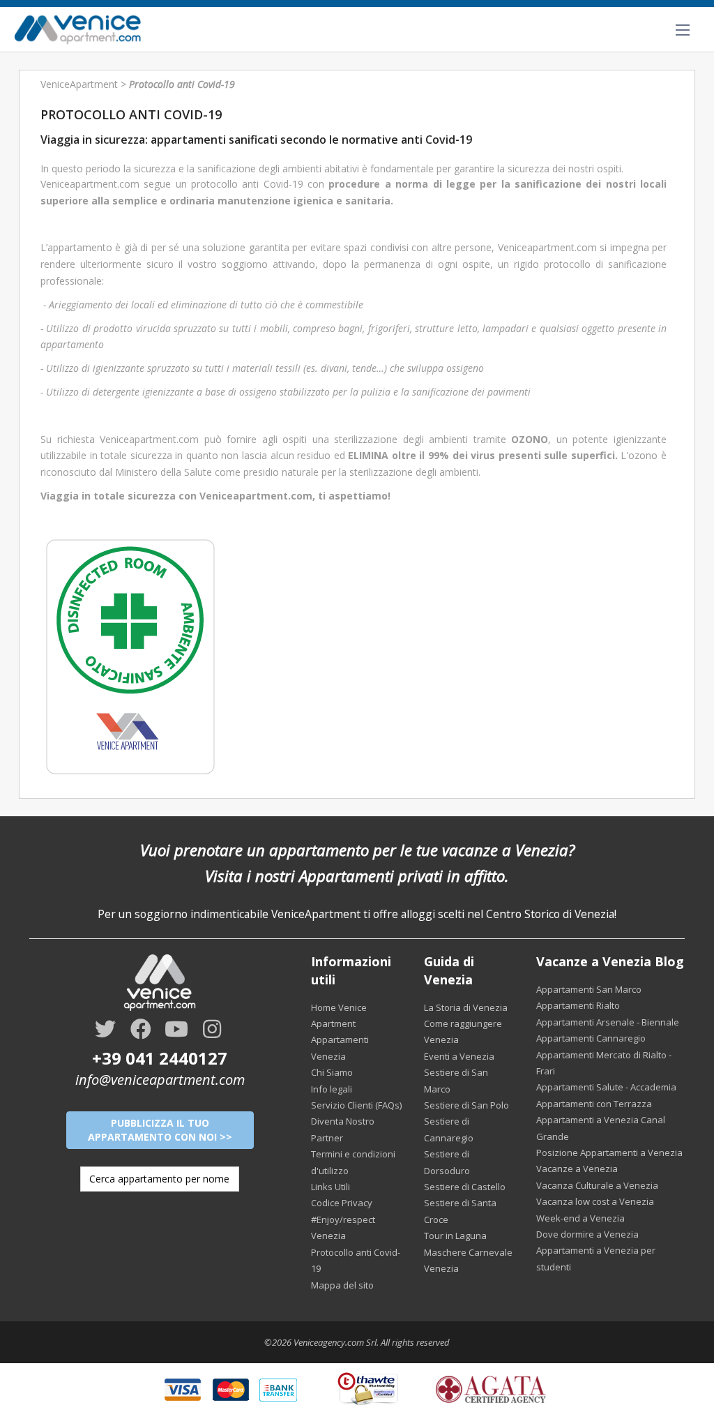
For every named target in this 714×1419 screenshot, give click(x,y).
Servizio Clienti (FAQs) (356, 1105)
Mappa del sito (342, 1285)
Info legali (331, 1089)
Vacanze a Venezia (577, 1168)
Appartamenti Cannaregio (591, 1038)
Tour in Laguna (455, 1235)
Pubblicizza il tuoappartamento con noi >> (160, 1129)
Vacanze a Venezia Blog (610, 961)
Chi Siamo (332, 1072)
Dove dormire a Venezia (587, 1234)
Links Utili (330, 1186)
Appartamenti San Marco (588, 989)
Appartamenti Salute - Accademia (606, 1087)
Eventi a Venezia (459, 1056)
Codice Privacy (341, 1202)
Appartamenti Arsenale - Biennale (607, 1022)
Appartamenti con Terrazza (594, 1103)
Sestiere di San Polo (466, 1105)
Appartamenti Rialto (578, 1005)
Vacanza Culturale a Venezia (597, 1185)
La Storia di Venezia (466, 1007)
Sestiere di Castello (465, 1186)
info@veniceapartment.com (160, 1079)
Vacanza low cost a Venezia (595, 1201)
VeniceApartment (79, 84)
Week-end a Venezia (580, 1218)
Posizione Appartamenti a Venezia (609, 1152)
